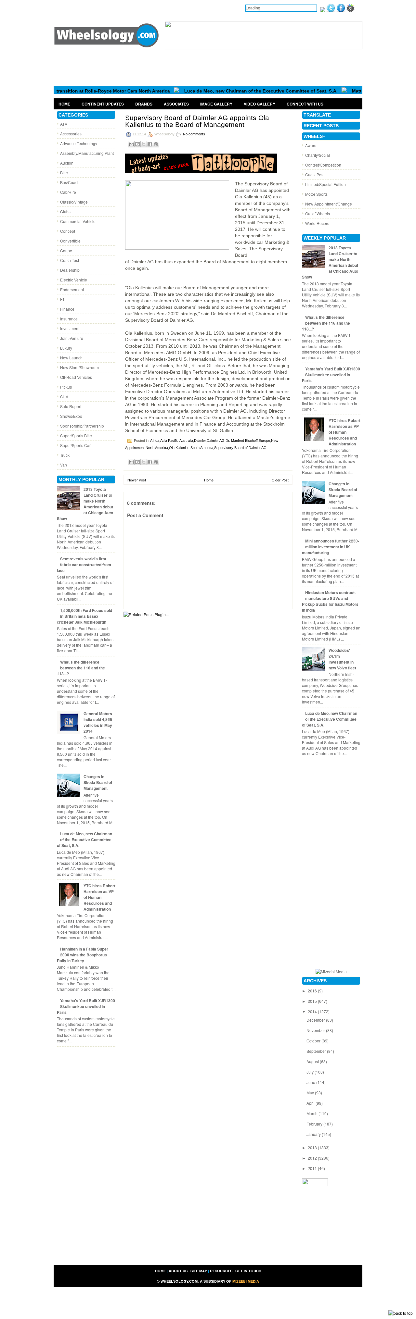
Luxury (66, 348)
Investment (69, 328)
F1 (62, 299)
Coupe (66, 250)
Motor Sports (316, 194)
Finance (67, 309)
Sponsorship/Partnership (82, 426)
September (316, 1051)
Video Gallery (259, 104)
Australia (186, 440)
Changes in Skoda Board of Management (98, 782)
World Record (317, 223)
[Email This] (131, 144)
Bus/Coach (70, 182)
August (313, 1061)
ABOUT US (178, 1270)
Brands (143, 104)
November (316, 1030)
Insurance (69, 318)
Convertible (70, 240)
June (311, 1082)
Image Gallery (216, 104)
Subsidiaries (158, 7)
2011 (313, 1168)
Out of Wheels (317, 213)
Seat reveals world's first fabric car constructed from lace (84, 564)
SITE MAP (198, 1270)
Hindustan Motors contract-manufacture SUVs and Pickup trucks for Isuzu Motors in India (330, 601)
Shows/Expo (71, 416)
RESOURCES (221, 1270)
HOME (160, 1270)
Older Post (280, 479)
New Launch (71, 357)
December (316, 1020)
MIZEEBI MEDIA (245, 1281)
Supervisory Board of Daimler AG (240, 448)
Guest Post (314, 174)
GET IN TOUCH (248, 1270)
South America (201, 448)
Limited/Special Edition (325, 184)
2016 (313, 990)
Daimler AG (216, 440)
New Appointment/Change (328, 203)
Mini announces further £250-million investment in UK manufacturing (330, 546)
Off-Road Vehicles (76, 377)
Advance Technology (78, 143)
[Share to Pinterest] (156, 144)
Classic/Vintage (74, 202)
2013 (313, 1147)
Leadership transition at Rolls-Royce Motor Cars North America (80, 90)
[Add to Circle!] (350, 10)
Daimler (200, 440)
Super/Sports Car (75, 445)
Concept (67, 231)
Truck (65, 455)
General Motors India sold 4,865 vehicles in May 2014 (98, 722)
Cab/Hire (68, 192)
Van (63, 464)
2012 (313, 1158)
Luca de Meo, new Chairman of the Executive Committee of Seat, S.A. (241, 90)
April (311, 1103)
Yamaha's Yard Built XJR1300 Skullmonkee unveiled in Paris (86, 1006)
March (312, 1113)
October (313, 1040)
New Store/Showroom (79, 367)
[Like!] (340, 10)
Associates (176, 104)
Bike (64, 172)
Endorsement (72, 289)
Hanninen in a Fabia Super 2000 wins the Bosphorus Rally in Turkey (82, 955)
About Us (90, 7)
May (310, 1092)
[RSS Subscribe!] (322, 10)
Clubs (65, 211)
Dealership (70, 270)
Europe (264, 440)
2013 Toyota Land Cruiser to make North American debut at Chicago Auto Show (85, 503)
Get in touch (123, 7)
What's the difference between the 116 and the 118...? (81, 668)
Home (65, 7)
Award (311, 145)
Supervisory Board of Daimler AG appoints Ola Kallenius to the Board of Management (197, 121)
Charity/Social (317, 155)
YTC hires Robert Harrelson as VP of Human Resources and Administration (99, 897)
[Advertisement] (208, 67)
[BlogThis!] (137, 144)
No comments (194, 134)
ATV (63, 124)
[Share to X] (143, 144)
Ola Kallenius (179, 448)
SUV (64, 396)
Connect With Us (305, 104)
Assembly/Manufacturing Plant (87, 153)
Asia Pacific (169, 440)
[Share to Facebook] (150, 144)
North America (157, 448)
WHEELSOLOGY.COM (179, 1281)
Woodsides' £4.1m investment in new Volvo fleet (342, 659)
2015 (313, 1001)
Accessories (71, 133)
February (314, 1123)
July (310, 1072)
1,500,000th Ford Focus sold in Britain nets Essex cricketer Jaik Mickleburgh (84, 616)
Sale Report (70, 406)
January (314, 1134)
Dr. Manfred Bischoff (242, 440)
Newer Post (136, 479)
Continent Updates (103, 104)
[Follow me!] (330, 10)
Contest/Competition (323, 165)
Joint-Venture (71, 338)
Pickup (66, 387)
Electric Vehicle (73, 279)
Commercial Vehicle (78, 221)
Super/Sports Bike (76, 435)
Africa (154, 440)
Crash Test (69, 260)
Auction (66, 163)
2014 (313, 1011)
